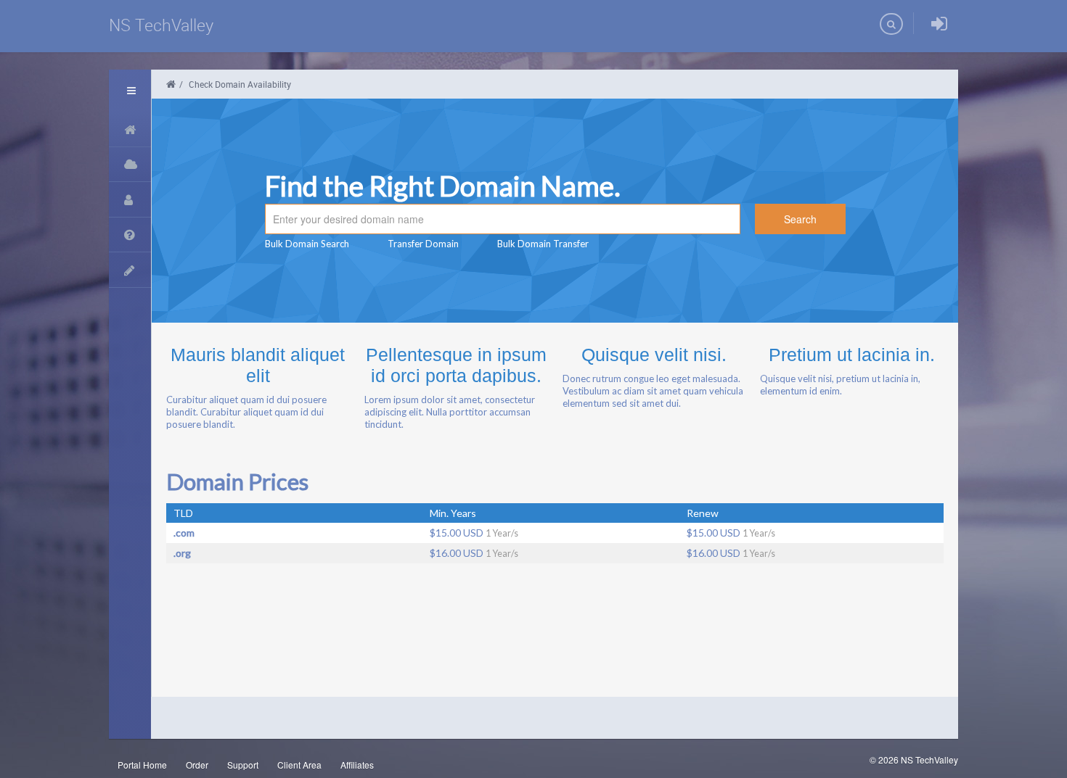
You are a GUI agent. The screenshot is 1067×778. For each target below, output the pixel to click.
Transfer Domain (423, 243)
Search (800, 219)
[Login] (939, 24)
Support (242, 764)
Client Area (299, 764)
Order (197, 764)
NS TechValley (161, 25)
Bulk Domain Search (307, 243)
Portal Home (142, 764)
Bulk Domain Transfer (543, 243)
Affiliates (357, 764)
